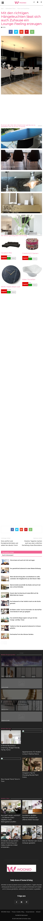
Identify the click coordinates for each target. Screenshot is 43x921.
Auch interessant (7, 555)
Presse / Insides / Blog (18, 912)
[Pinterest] (41, 2)
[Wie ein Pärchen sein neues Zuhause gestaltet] (32, 832)
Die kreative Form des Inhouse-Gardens (21, 634)
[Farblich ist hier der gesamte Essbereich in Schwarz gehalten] (5, 628)
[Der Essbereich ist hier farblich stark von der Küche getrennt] (5, 603)
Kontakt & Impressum (21, 915)
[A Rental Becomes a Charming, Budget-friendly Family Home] (11, 737)
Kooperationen (30, 912)
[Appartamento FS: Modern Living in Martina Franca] (32, 740)
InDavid (38, 912)
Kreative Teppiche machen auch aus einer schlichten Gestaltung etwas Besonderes (32, 543)
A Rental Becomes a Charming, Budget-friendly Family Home (10, 748)
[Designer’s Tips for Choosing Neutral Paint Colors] (32, 764)
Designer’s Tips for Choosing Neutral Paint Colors (30, 775)
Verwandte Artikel (8, 552)
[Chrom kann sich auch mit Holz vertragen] (5, 562)
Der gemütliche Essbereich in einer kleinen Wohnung (25, 568)
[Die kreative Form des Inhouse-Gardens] (5, 636)
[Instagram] (37, 2)
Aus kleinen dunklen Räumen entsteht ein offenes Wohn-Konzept (30, 818)
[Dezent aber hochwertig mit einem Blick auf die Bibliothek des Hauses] (5, 595)
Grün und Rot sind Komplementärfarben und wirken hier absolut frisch (9, 543)
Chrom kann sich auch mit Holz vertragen (22, 560)
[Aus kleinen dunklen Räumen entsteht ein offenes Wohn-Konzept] (32, 807)
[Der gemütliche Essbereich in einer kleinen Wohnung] (5, 570)
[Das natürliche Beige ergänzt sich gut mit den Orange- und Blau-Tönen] (5, 619)
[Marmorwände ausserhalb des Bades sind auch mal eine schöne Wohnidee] (5, 586)
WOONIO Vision (5, 912)
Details (13, 258)
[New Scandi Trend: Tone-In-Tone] (11, 768)
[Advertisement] (21, 109)
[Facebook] (34, 2)
